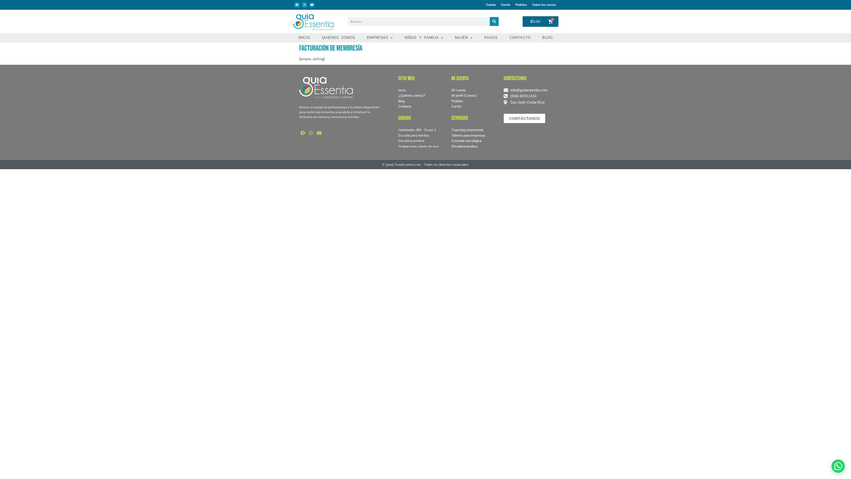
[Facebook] (297, 5)
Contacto (520, 37)
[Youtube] (312, 5)
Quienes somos (338, 37)
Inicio (304, 37)
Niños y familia (422, 37)
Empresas (377, 37)
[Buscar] (494, 21)
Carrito (505, 4)
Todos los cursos (544, 4)
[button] (838, 466)
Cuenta (491, 4)
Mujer (461, 37)
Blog (547, 37)
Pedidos (521, 4)
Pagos (491, 37)
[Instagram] (304, 5)
